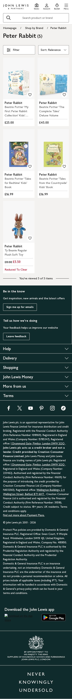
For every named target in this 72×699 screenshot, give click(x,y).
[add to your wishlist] (30, 95)
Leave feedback (16, 336)
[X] (19, 409)
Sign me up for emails (20, 307)
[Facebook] (8, 409)
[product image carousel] (19, 78)
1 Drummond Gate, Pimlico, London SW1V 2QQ (38, 443)
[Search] (8, 17)
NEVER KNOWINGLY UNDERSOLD (36, 682)
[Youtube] (30, 409)
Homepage (10, 28)
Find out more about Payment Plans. (24, 515)
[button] (66, 6)
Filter (16, 50)
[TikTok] (63, 409)
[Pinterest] (41, 409)
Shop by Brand (34, 28)
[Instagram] (52, 409)
